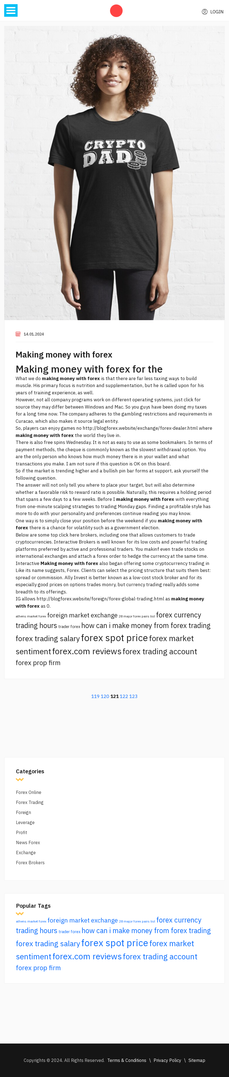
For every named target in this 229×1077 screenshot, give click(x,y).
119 (95, 696)
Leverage (25, 822)
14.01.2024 (34, 334)
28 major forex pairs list (137, 616)
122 (124, 696)
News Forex (28, 842)
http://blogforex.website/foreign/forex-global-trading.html (100, 599)
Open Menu (11, 10)
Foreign (23, 812)
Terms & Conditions (126, 1060)
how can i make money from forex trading (146, 625)
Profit (21, 832)
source (85, 421)
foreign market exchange (82, 615)
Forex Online (28, 792)
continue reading (141, 513)
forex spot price (114, 638)
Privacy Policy (167, 1060)
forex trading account (160, 651)
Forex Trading (30, 802)
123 (133, 696)
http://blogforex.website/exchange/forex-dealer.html (140, 428)
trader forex (69, 626)
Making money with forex (64, 354)
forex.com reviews (86, 651)
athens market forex (31, 616)
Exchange (26, 852)
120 (105, 696)
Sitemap (197, 1060)
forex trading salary (48, 638)
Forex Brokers (30, 862)
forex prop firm (38, 662)
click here (69, 535)
